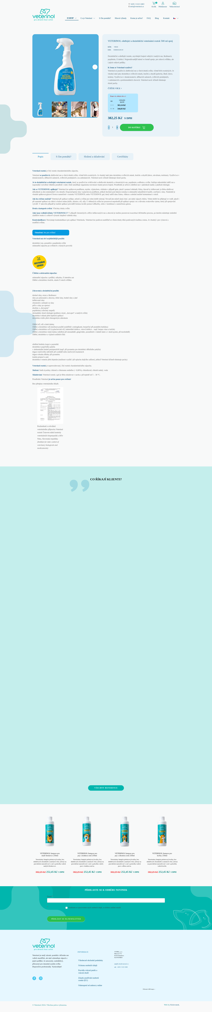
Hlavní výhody (120, 18)
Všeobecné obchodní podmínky (90, 960)
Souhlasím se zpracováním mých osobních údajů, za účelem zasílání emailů (94, 907)
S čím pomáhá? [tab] (63, 156)
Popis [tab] (40, 156)
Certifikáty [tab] (122, 156)
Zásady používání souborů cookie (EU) (88, 979)
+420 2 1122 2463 (137, 4)
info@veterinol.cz (137, 6)
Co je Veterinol (86, 18)
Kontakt (166, 18)
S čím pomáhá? (105, 18)
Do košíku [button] (134, 127)
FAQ (149, 18)
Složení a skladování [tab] (94, 156)
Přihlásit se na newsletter (66, 919)
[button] (95, 67)
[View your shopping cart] (153, 3)
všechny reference (106, 788)
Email (50, 896)
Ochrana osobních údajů (87, 965)
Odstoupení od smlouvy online (90, 985)
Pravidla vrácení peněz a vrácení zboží (87, 971)
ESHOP (70, 18)
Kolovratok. (175, 1005)
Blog (157, 18)
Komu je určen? (136, 18)
